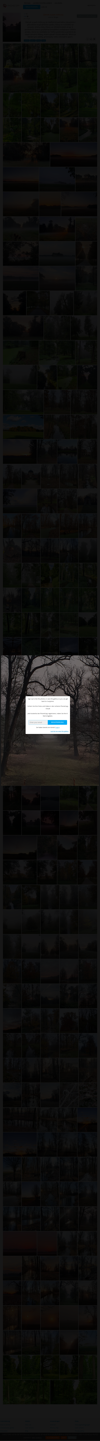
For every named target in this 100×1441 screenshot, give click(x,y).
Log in (57, 727)
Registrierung (57, 722)
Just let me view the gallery (60, 731)
